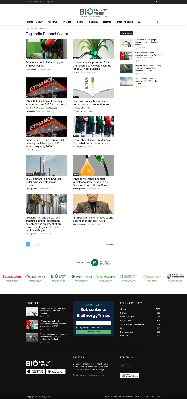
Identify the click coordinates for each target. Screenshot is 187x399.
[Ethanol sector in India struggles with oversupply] (46, 49)
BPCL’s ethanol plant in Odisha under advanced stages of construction (44, 182)
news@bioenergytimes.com (94, 375)
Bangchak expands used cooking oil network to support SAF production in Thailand (148, 67)
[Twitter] (160, 1)
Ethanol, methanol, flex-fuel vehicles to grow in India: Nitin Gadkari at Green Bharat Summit (92, 182)
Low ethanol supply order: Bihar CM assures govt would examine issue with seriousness (92, 65)
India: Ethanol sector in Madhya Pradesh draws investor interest (91, 142)
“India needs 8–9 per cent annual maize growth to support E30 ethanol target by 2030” (45, 143)
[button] (158, 22)
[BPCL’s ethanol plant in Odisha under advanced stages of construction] (46, 165)
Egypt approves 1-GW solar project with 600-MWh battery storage (146, 80)
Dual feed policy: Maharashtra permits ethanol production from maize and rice (92, 104)
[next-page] (38, 244)
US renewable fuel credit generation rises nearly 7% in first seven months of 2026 (148, 55)
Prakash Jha (77, 72)
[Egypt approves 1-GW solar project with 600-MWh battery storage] (126, 81)
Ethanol (28, 58)
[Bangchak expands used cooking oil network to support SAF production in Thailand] (126, 68)
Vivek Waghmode (32, 69)
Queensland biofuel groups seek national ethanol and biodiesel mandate (147, 42)
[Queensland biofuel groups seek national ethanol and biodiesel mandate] (126, 43)
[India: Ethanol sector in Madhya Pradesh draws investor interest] (93, 126)
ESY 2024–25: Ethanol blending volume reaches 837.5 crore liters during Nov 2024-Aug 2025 (45, 104)
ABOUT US (78, 357)
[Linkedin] (156, 1)
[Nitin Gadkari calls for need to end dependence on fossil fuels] (93, 204)
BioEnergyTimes (31, 189)
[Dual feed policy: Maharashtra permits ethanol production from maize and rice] (93, 87)
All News (29, 174)
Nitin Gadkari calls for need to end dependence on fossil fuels (93, 219)
